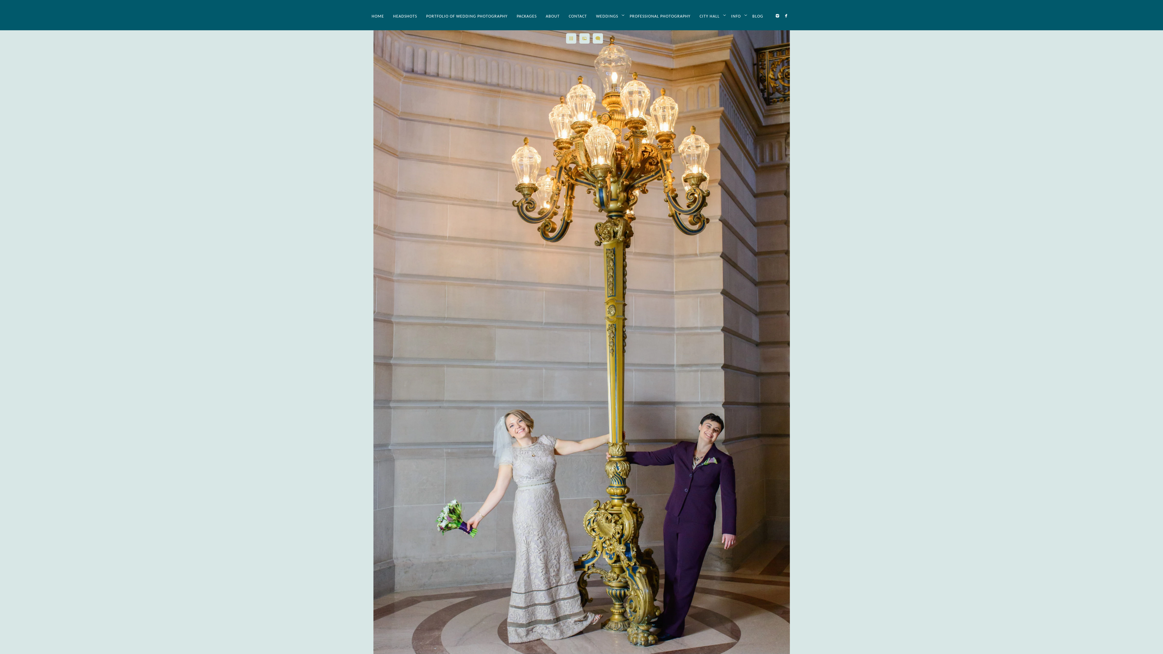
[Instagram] (777, 15)
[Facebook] (786, 15)
